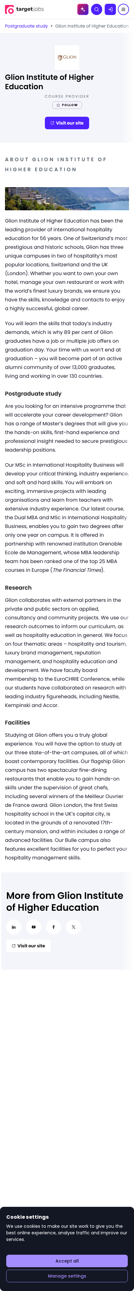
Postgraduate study (26, 26)
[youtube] (33, 927)
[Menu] (123, 9)
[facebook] (53, 927)
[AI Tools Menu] (83, 9)
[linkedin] (13, 927)
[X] (73, 927)
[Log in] (110, 9)
